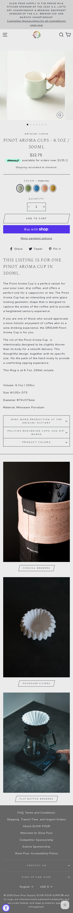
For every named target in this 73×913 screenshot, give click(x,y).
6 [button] (43, 125)
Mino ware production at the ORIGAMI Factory (36, 421)
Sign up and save (36, 877)
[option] (36, 14)
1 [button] (28, 125)
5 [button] (40, 125)
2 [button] (31, 125)
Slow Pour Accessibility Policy (36, 853)
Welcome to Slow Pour (36, 833)
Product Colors (36, 442)
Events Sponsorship (36, 846)
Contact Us (36, 865)
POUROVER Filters (36, 683)
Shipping (21, 167)
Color (36, 180)
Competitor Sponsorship (37, 840)
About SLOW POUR (36, 826)
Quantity (36, 198)
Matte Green (28, 188)
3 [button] (34, 125)
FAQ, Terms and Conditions (36, 812)
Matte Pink (44, 188)
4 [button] (37, 125)
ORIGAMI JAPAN (36, 133)
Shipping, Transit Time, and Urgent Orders (36, 819)
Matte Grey (20, 188)
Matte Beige (53, 188)
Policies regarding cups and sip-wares (36, 432)
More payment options (36, 238)
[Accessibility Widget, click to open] (6, 908)
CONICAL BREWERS (36, 568)
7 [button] (46, 125)
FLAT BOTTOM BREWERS (36, 799)
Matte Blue (36, 188)
